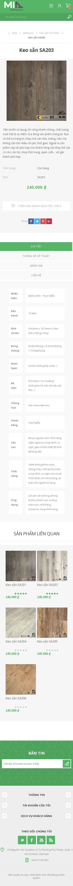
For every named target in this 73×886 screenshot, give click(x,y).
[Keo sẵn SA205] (52, 623)
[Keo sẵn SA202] (52, 566)
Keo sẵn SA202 (47, 585)
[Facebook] (32, 840)
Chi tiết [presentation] (36, 246)
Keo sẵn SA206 (16, 698)
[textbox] (33, 17)
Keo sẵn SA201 (16, 585)
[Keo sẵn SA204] (21, 623)
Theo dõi (67, 764)
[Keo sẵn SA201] (21, 566)
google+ (49, 221)
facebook (31, 221)
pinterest (43, 221)
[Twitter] (22, 840)
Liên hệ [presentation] (36, 275)
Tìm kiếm (69, 17)
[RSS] (51, 840)
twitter (37, 221)
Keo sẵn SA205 (47, 641)
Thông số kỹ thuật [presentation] (36, 256)
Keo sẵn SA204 (16, 641)
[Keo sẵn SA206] (21, 679)
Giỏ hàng (68, 6)
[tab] (36, 247)
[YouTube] (41, 840)
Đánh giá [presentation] (36, 265)
